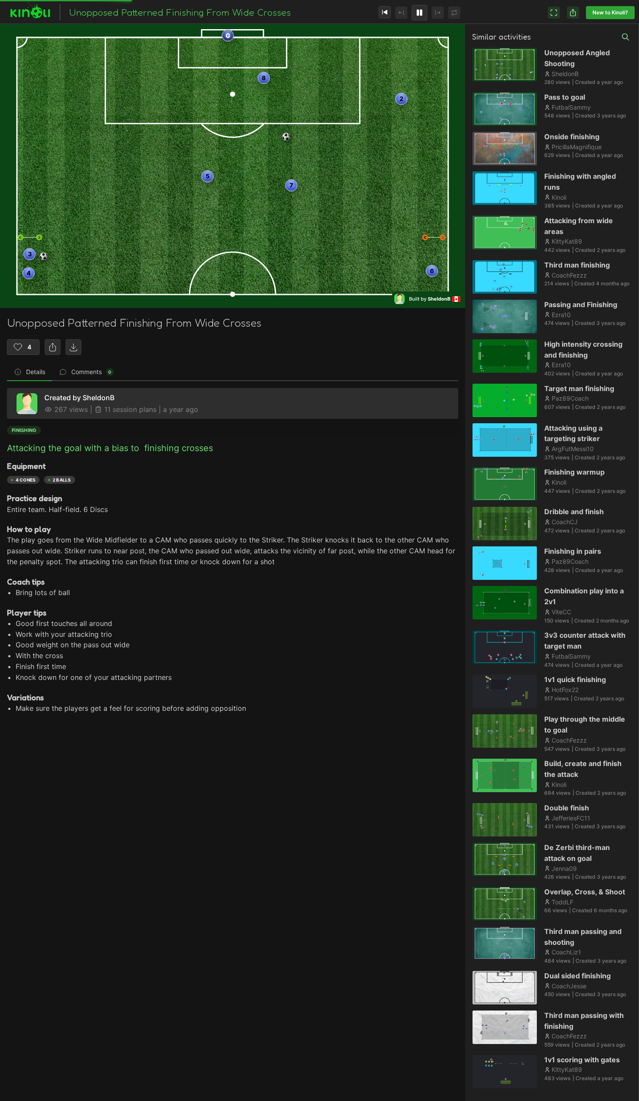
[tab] (29, 372)
